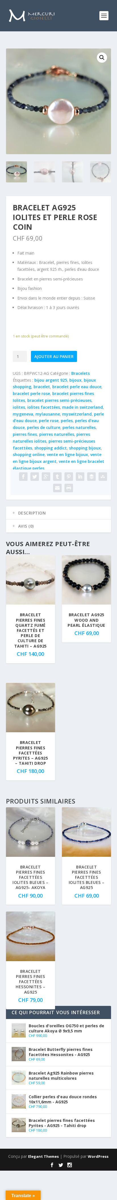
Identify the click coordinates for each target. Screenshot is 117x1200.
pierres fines (25, 434)
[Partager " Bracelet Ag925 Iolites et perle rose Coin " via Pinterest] (68, 476)
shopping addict (50, 448)
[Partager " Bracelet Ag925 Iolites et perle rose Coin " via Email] (57, 488)
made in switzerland (82, 407)
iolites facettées (43, 407)
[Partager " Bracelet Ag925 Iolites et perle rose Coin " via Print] (68, 488)
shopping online (29, 454)
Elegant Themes (43, 1156)
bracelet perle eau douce (76, 386)
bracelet (42, 386)
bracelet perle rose (31, 393)
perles (67, 420)
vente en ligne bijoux (67, 454)
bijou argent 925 (50, 380)
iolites (19, 407)
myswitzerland (77, 414)
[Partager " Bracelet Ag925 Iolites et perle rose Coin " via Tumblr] (57, 476)
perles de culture (43, 427)
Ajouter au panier (54, 356)
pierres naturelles (56, 434)
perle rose (48, 420)
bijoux (75, 380)
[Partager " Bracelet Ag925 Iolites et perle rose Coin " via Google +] (46, 476)
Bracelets (80, 373)
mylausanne (47, 414)
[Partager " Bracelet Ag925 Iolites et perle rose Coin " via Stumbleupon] (103, 476)
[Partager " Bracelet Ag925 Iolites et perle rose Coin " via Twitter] (34, 476)
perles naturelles (79, 427)
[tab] (58, 513)
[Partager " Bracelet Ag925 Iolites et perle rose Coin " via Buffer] (91, 476)
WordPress (98, 1156)
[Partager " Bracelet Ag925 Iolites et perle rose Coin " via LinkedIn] (80, 476)
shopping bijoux (85, 448)
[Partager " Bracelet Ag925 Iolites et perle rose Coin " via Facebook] (23, 476)
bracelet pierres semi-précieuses (59, 400)
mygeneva (23, 414)
